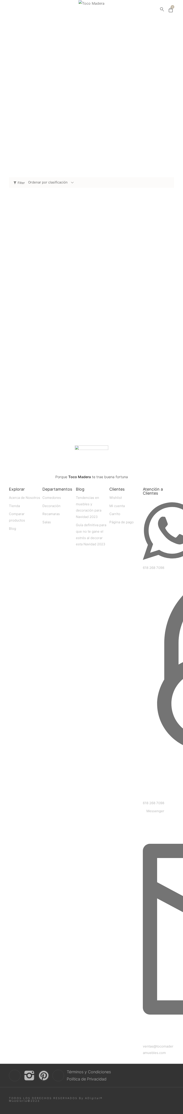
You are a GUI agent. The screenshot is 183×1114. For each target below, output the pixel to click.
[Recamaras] (43, 122)
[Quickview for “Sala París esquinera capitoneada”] (49, 362)
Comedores (43, 114)
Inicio (91, 55)
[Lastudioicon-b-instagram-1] (29, 1075)
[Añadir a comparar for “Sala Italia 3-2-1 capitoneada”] (169, 402)
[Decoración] (43, 136)
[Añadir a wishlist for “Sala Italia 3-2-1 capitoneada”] (160, 402)
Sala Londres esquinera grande (34, 298)
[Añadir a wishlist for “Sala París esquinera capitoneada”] (75, 402)
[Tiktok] (58, 1075)
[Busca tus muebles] (162, 10)
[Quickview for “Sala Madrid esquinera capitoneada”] (134, 246)
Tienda (92, 67)
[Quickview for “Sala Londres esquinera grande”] (49, 246)
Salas (43, 99)
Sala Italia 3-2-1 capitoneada (116, 414)
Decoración (43, 144)
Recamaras (43, 129)
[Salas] (43, 92)
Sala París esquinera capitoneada (36, 414)
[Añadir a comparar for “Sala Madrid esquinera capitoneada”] (169, 287)
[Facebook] (15, 1075)
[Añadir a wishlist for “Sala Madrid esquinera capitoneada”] (160, 287)
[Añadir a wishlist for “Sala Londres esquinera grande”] (75, 287)
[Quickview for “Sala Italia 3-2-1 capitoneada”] (134, 362)
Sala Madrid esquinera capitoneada (122, 298)
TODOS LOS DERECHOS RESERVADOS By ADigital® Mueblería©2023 (56, 1099)
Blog (80, 489)
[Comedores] (43, 107)
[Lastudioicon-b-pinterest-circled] (44, 1075)
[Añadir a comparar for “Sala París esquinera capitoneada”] (84, 402)
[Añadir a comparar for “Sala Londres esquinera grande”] (84, 287)
